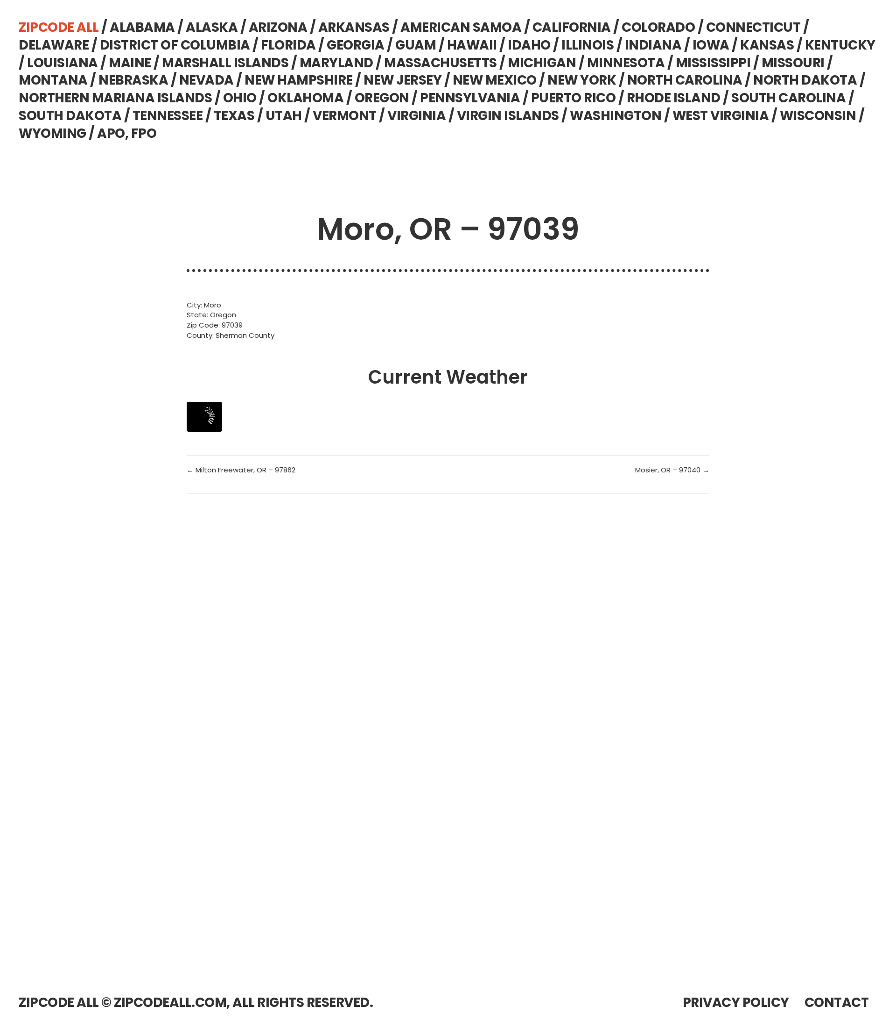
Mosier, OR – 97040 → (672, 470)
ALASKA (212, 27)
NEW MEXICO (495, 80)
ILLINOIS (587, 45)
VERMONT (345, 116)
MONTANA (53, 80)
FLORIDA (288, 45)
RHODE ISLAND (674, 98)
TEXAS (234, 116)
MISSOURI (793, 63)
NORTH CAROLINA (684, 80)
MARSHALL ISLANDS (225, 63)
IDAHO (529, 45)
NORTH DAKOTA (805, 80)
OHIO (240, 98)
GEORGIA (356, 45)
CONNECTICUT (753, 27)
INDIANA (653, 45)
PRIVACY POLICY (736, 1002)
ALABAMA (142, 27)
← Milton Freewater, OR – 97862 (241, 470)
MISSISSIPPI (713, 63)
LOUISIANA (62, 63)
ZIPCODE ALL (59, 27)
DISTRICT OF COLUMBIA (175, 45)
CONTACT (837, 1002)
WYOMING (52, 133)
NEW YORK (581, 80)
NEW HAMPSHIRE (299, 80)
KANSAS (767, 45)
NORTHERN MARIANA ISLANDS (115, 98)
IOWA (711, 45)
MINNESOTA (626, 63)
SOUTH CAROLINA (788, 98)
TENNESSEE (168, 116)
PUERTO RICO (573, 98)
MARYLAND (336, 63)
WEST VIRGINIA (720, 116)
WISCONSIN (818, 116)
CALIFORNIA (571, 27)
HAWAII (472, 45)
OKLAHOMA (305, 98)
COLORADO (658, 27)
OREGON (382, 98)
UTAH (284, 116)
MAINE (130, 63)
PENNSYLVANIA (470, 98)
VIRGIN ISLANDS (508, 116)
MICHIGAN (542, 63)
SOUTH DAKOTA (70, 116)
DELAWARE (54, 45)
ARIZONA (278, 27)
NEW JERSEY (402, 80)
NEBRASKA (133, 80)
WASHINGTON (615, 116)
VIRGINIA (416, 116)
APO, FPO (126, 133)
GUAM (415, 45)
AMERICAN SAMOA (460, 27)
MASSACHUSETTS (440, 63)
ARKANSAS (354, 27)
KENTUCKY (840, 45)
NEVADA (206, 80)
